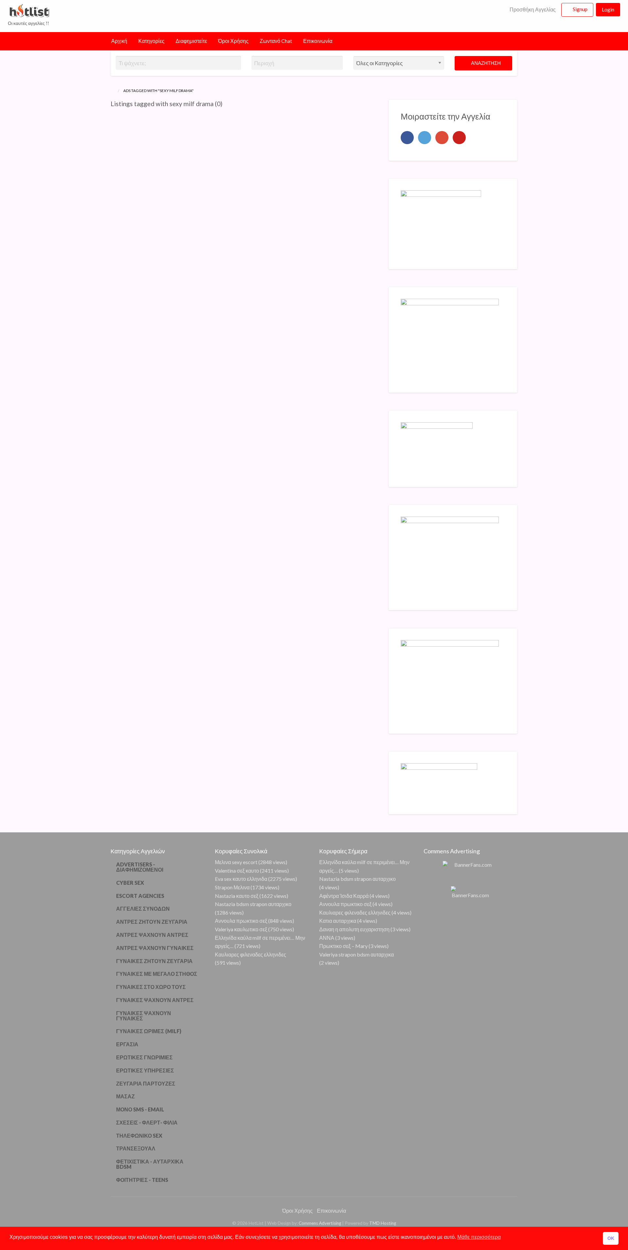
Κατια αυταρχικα (337, 921)
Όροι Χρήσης (233, 41)
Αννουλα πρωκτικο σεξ (241, 921)
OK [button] (610, 1238)
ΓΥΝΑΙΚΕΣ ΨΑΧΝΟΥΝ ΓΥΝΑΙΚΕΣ (143, 1015)
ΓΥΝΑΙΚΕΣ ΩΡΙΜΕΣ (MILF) (148, 1031)
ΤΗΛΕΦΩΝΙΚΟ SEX (139, 1135)
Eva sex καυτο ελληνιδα (241, 879)
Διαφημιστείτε (191, 41)
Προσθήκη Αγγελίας (532, 9)
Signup (580, 9)
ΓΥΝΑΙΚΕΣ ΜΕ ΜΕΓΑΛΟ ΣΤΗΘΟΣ (156, 974)
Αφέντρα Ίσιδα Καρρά (344, 896)
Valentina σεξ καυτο (237, 870)
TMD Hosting (382, 1223)
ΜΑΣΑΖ (125, 1096)
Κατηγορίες (151, 41)
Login (608, 9)
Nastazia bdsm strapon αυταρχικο (253, 904)
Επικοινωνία (317, 41)
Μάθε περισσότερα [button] (479, 1237)
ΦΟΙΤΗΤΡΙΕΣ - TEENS (142, 1180)
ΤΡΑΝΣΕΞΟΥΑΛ (135, 1148)
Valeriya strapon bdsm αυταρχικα (356, 954)
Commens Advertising (320, 1223)
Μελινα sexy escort (236, 862)
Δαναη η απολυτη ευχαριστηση (354, 929)
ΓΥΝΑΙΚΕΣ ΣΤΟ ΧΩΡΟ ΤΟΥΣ (151, 987)
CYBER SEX (130, 883)
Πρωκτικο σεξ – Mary (343, 946)
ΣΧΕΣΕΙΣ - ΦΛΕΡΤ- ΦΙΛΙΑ (147, 1122)
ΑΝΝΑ (326, 938)
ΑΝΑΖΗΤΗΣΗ (485, 63)
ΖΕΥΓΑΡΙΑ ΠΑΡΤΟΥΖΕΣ (145, 1083)
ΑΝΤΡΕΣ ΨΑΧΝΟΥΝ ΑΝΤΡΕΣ (152, 935)
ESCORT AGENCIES (140, 896)
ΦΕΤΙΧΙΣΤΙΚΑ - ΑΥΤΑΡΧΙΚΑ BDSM (149, 1164)
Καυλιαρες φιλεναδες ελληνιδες (250, 954)
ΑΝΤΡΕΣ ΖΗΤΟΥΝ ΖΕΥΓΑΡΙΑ (151, 922)
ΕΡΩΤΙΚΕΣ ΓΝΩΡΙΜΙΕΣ (144, 1057)
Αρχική (119, 41)
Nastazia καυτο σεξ (236, 896)
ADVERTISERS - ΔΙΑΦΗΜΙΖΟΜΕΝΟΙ (139, 867)
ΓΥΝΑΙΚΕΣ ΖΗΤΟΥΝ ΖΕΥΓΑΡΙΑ (154, 961)
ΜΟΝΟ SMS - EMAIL (140, 1109)
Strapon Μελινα (232, 887)
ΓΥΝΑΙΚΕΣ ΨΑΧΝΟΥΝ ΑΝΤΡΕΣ (155, 1000)
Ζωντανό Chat (276, 41)
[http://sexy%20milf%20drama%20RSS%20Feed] (225, 103)
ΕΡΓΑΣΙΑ (127, 1044)
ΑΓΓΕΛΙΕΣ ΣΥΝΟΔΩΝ (143, 908)
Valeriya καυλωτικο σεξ (241, 929)
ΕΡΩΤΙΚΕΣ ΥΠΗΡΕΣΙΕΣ (145, 1070)
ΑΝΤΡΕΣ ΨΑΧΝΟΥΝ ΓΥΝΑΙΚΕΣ (155, 948)
